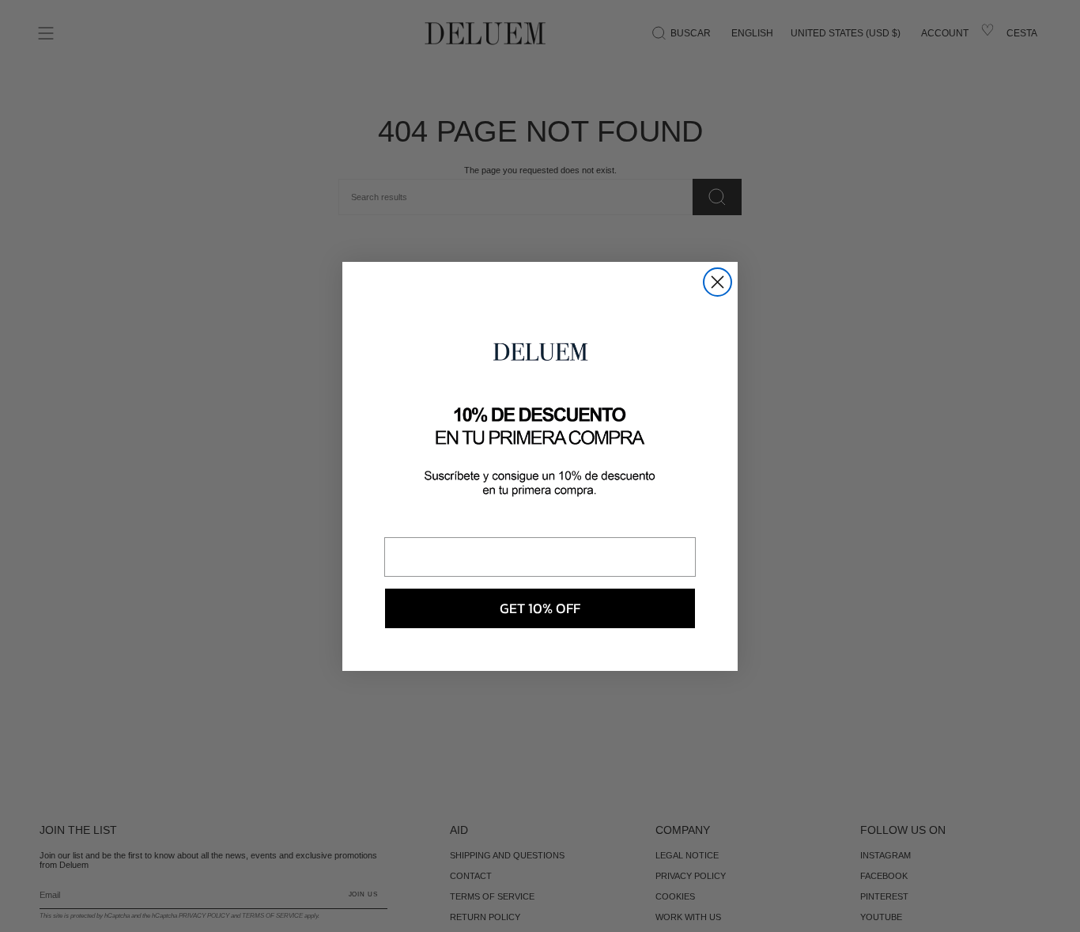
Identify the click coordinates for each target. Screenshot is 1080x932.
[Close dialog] (717, 282)
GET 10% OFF (540, 608)
